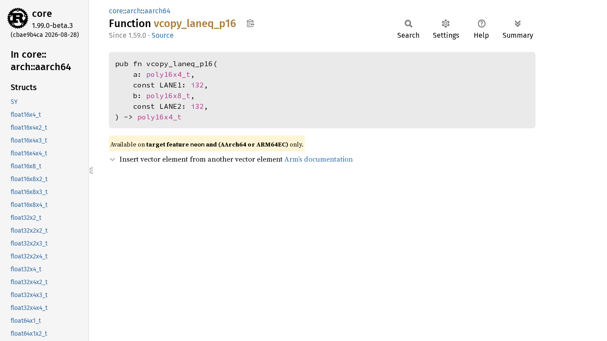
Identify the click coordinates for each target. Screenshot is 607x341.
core (42, 14)
